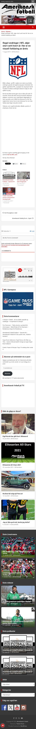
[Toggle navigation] (3, 27)
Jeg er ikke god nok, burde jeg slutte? (16, 522)
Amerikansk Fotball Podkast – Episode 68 (18, 650)
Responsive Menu (33, 1)
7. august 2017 (7, 52)
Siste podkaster (9, 631)
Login (32, 231)
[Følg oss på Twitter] (10, 707)
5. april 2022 (6, 603)
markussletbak (14, 524)
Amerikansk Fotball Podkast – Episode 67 (18, 672)
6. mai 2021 (6, 524)
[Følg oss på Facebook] (4, 707)
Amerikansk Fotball (22, 721)
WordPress (23, 726)
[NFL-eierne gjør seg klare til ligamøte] (23, 175)
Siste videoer (8, 583)
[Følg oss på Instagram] (23, 707)
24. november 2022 (8, 673)
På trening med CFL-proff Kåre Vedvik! (16, 602)
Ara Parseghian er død (10, 213)
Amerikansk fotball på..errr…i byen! (22, 218)
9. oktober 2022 (7, 576)
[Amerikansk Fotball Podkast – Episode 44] (9, 175)
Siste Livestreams (10, 534)
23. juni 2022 (6, 438)
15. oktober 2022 (7, 555)
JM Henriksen (15, 52)
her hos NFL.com (12, 154)
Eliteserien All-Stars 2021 (12, 465)
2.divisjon (20, 321)
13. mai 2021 (6, 496)
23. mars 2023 (6, 652)
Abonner (7, 373)
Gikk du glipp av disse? (12, 411)
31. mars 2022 (6, 625)
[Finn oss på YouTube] (17, 707)
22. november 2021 (8, 467)
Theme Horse (20, 724)
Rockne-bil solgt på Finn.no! (13, 494)
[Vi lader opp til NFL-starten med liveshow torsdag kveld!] (9, 191)
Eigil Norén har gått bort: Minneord (15, 436)
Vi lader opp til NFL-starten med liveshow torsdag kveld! (9, 197)
